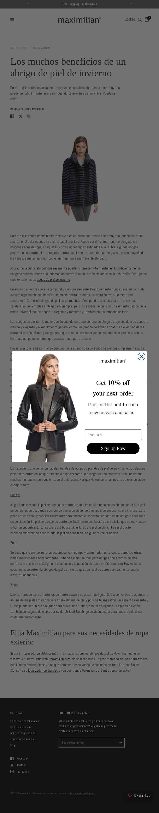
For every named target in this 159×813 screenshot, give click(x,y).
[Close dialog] (141, 356)
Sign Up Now (113, 448)
